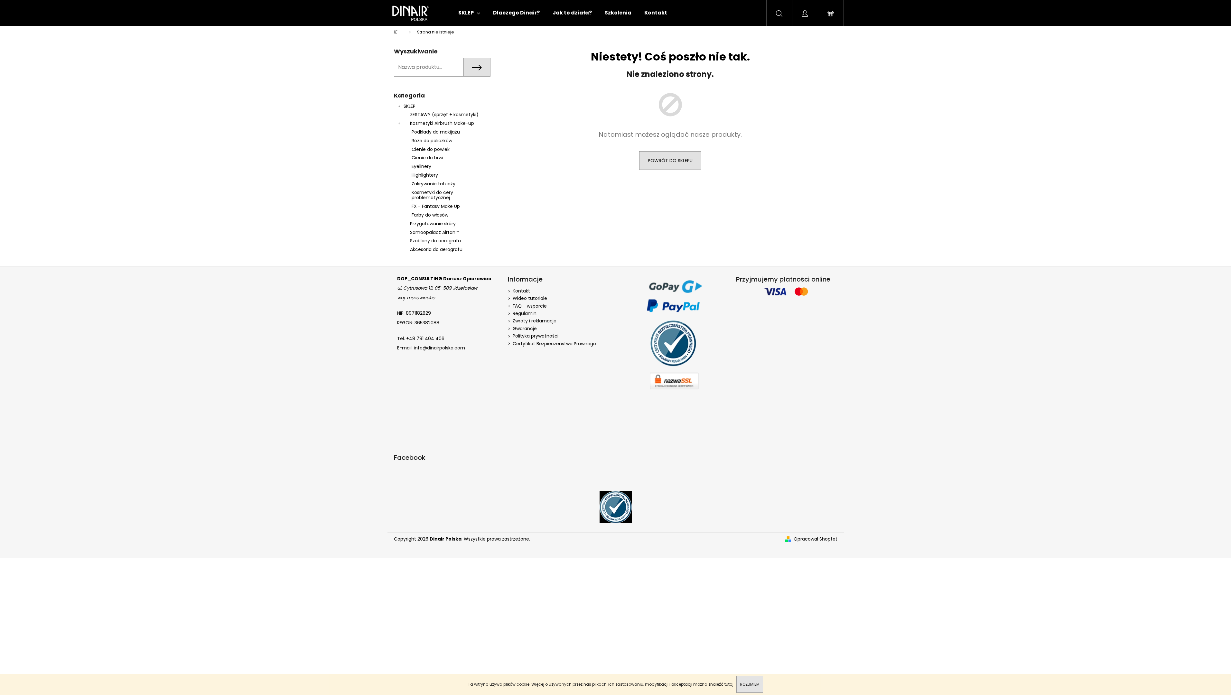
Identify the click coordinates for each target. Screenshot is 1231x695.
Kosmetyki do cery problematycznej (432, 195)
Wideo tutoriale (530, 298)
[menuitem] (469, 13)
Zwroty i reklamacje (534, 321)
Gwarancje (525, 328)
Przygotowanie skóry (433, 223)
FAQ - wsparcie (530, 306)
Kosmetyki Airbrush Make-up (442, 123)
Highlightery (425, 175)
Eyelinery (421, 166)
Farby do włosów (430, 215)
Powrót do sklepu (670, 160)
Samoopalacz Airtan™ (434, 232)
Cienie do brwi (427, 157)
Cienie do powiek (431, 149)
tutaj (728, 684)
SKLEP (409, 106)
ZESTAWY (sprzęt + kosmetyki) (444, 114)
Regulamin (524, 313)
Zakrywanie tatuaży (433, 184)
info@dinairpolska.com (439, 348)
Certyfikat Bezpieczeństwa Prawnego (554, 343)
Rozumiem (750, 684)
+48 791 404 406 (425, 339)
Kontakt (521, 291)
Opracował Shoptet (815, 539)
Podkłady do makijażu (436, 132)
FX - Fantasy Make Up (436, 206)
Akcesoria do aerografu (436, 249)
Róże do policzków (432, 140)
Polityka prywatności (535, 336)
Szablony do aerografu (435, 240)
